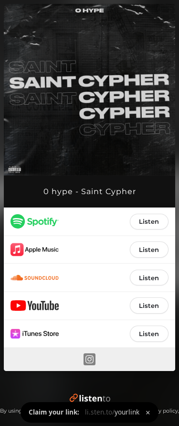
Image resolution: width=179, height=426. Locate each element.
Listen (149, 221)
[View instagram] (90, 359)
